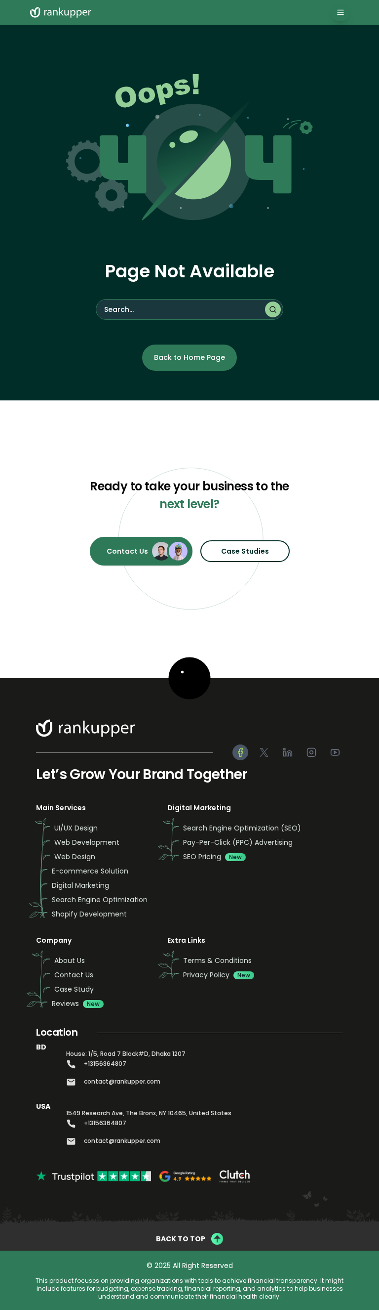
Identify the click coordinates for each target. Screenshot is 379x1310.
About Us (69, 960)
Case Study (74, 989)
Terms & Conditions (217, 960)
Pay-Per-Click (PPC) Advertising (238, 842)
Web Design (74, 857)
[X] (264, 752)
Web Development (86, 842)
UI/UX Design (76, 828)
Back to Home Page (189, 357)
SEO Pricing (212, 857)
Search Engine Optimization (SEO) (242, 828)
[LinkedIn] (288, 752)
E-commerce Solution (90, 871)
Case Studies (245, 551)
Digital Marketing (80, 885)
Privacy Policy (216, 975)
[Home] (62, 12)
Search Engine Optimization (100, 900)
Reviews (76, 1003)
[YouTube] (335, 752)
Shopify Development (89, 914)
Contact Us (127, 551)
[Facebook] (240, 752)
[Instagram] (311, 752)
